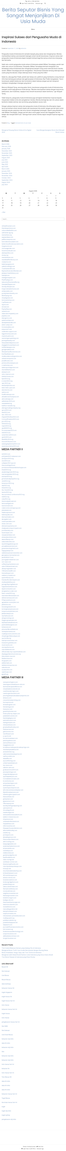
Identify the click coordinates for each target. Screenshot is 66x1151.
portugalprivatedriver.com (10, 560)
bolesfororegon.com (9, 898)
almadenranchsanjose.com (10, 397)
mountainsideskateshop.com (12, 871)
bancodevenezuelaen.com (10, 242)
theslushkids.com (8, 797)
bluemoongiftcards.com (10, 864)
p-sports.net (7, 736)
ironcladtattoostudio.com (11, 779)
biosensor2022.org (8, 483)
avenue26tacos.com (9, 743)
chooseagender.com (8, 248)
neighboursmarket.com (10, 893)
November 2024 (7, 176)
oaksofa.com (6, 667)
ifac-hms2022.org (7, 490)
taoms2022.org (6, 492)
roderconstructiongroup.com (11, 508)
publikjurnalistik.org (9, 920)
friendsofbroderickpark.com (11, 580)
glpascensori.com (8, 801)
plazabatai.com (6, 510)
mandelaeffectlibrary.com (10, 260)
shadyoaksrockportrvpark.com (11, 528)
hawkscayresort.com (8, 512)
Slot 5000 (5, 1026)
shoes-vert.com (7, 524)
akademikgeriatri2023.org (10, 472)
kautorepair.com (7, 533)
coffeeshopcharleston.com (10, 564)
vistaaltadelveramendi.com (11, 689)
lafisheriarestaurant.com (10, 598)
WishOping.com (7, 296)
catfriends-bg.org (7, 233)
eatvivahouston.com (9, 720)
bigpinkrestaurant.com (9, 334)
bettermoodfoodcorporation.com (12, 244)
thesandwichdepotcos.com (10, 343)
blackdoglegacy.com (9, 718)
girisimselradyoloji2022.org (10, 479)
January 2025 (6, 171)
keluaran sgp (39, 3)
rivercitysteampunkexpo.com (12, 866)
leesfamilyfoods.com (8, 385)
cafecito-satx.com (8, 767)
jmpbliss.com (6, 316)
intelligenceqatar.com (8, 278)
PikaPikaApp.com (7, 280)
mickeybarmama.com (8, 631)
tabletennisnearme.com (9, 665)
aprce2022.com (6, 410)
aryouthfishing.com (9, 761)
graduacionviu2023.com (10, 770)
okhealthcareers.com (8, 226)
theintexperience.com (9, 228)
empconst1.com (7, 329)
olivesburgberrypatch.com (11, 794)
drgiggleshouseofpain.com (10, 345)
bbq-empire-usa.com (8, 656)
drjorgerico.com (7, 318)
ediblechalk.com (7, 663)
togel (3, 1107)
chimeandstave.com (9, 725)
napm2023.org (6, 426)
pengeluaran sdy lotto (9, 1119)
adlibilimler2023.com (8, 401)
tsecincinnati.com (7, 506)
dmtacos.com (7, 698)
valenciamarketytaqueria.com (12, 754)
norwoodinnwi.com (9, 891)
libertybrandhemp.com (10, 889)
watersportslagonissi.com (10, 367)
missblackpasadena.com (10, 749)
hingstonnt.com (7, 246)
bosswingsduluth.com (9, 607)
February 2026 (6, 146)
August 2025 (6, 158)
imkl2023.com (6, 433)
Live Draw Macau (7, 1035)
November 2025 (7, 153)
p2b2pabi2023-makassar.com (11, 456)
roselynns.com (6, 262)
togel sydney (6, 1115)
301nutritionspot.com (10, 875)
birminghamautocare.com (10, 609)
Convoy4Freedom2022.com (10, 419)
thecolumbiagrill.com (8, 465)
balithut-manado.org (8, 406)
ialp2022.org (6, 485)
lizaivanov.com (7, 709)
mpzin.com (5, 305)
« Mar (3, 212)
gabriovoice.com (8, 731)
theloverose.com (8, 729)
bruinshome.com (8, 781)
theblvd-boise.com (7, 376)
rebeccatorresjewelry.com (10, 313)
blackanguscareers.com (10, 895)
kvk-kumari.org (8, 929)
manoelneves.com (7, 257)
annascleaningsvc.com (10, 783)
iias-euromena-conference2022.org (13, 494)
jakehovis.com (6, 604)
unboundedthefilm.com (9, 230)
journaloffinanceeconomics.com (13, 927)
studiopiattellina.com (8, 582)
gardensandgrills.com (10, 855)
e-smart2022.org (7, 381)
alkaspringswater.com (9, 569)
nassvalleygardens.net (10, 909)
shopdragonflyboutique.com (11, 636)
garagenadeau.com (8, 349)
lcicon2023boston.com (9, 442)
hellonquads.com (7, 515)
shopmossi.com (8, 819)
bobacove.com (6, 627)
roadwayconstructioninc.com (11, 634)
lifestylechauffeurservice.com (11, 352)
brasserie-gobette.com (9, 643)
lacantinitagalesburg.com (10, 544)
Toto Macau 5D (7, 1077)
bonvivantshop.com (8, 300)
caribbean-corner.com (10, 862)
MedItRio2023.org (7, 439)
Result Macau (6, 980)
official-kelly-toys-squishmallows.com (14, 652)
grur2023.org (6, 421)
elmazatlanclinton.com (9, 537)
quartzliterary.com (7, 578)
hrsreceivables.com (8, 327)
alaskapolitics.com (7, 253)
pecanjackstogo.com (9, 772)
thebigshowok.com (9, 723)
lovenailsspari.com (8, 573)
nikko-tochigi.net (8, 860)
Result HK (5, 967)
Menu (33, 29)
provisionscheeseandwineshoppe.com (14, 467)
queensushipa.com (8, 320)
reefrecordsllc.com (9, 756)
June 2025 (5, 162)
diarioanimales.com (8, 517)
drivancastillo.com (8, 848)
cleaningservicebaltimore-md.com (14, 684)
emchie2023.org (7, 476)
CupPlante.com (6, 302)
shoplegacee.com (7, 298)
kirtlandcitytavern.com (10, 873)
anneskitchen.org (8, 752)
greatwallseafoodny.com (11, 727)
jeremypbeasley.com (8, 340)
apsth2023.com (6, 437)
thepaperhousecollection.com (12, 828)
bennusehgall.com (7, 503)
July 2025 (4, 160)
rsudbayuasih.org (8, 918)
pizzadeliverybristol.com (9, 546)
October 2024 (6, 178)
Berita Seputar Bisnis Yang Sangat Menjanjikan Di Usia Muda (33, 15)
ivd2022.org (5, 497)
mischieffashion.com (8, 370)
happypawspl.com (7, 551)
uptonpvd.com (7, 808)
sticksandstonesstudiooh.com (12, 815)
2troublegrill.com (8, 810)
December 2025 (7, 151)
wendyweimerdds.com (9, 322)
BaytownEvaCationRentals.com (12, 271)
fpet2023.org (6, 379)
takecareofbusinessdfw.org (10, 282)
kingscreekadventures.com (10, 289)
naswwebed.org (7, 403)
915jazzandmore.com (8, 600)
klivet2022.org (6, 488)
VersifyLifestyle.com (8, 287)
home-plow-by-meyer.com (11, 714)
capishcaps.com (7, 672)
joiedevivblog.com (8, 884)
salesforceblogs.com (8, 266)
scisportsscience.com (9, 934)
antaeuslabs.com (7, 291)
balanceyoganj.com (8, 264)
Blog (8, 123)
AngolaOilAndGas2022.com (10, 417)
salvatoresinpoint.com (9, 358)
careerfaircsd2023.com (9, 435)
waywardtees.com (7, 237)
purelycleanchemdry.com (10, 293)
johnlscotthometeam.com (10, 363)
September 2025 (7, 155)
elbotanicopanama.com (9, 526)
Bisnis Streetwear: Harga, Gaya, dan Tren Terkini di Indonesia (21, 952)
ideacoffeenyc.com (7, 539)
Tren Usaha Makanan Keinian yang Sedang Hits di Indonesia (21, 948)
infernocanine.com (9, 826)
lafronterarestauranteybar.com (13, 790)
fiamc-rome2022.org (8, 593)
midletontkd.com (8, 853)
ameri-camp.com (7, 325)
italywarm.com (7, 925)
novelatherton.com (9, 907)
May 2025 (5, 164)
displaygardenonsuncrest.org (11, 654)
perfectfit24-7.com (7, 557)
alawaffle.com (7, 758)
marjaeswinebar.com (8, 535)
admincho (23, 48)
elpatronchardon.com (9, 589)
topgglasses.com (8, 745)
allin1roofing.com (8, 842)
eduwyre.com (6, 372)
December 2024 (7, 173)
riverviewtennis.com (8, 649)
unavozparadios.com (8, 521)
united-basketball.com (10, 763)
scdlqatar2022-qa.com (9, 463)
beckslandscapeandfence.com (12, 687)
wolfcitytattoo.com (9, 785)
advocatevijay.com (7, 399)
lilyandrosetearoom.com (11, 792)
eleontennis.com (7, 390)
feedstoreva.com (7, 658)
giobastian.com (8, 799)
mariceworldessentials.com (10, 595)
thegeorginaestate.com (9, 620)
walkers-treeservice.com (11, 817)
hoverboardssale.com (9, 251)
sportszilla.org (6, 638)
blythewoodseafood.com (9, 622)
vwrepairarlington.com (10, 682)
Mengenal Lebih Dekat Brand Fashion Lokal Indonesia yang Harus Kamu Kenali (27, 955)
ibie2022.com (6, 412)
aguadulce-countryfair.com (10, 602)
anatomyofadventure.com (11, 846)
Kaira (34, 1146)
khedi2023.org (6, 470)
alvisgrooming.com (8, 618)
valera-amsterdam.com (10, 886)
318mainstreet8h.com (9, 571)
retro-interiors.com (8, 374)
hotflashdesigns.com (8, 347)
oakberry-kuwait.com (8, 575)
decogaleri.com (6, 519)
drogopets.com (6, 661)
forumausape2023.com (9, 430)
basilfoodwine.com (9, 857)
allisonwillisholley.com (10, 830)
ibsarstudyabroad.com (9, 501)
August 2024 (6, 182)
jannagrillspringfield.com (10, 584)
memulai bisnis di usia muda (23, 123)
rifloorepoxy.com (8, 803)
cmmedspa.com (8, 851)
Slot (3, 1052)
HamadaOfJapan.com (8, 284)
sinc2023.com (6, 461)
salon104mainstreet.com (10, 566)
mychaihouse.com (7, 616)
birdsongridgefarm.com (10, 882)
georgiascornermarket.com (10, 555)
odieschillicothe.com (8, 542)
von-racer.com (6, 562)
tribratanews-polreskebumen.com (14, 916)
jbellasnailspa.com (7, 613)
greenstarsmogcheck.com (10, 548)
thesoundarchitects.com (10, 839)
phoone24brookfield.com (10, 629)
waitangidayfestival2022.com (11, 444)
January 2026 (6, 149)
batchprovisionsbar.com (9, 640)
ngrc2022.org (6, 383)
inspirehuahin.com (8, 336)
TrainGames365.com (8, 269)
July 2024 (4, 184)
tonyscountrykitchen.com (10, 611)
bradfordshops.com (8, 394)
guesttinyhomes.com (9, 711)
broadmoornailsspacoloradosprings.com (16, 747)
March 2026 (5, 144)
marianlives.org (7, 235)
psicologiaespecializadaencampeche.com (16, 696)
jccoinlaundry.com (7, 530)
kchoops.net (7, 869)
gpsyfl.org (5, 674)
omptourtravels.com (9, 913)
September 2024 (7, 180)
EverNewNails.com (8, 354)
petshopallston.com (9, 740)
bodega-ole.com (8, 900)
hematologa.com (8, 707)
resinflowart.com (8, 734)
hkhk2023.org (6, 424)
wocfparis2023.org (8, 458)
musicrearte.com (7, 645)
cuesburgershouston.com (11, 693)
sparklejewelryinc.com (10, 776)
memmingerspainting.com (10, 338)
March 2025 (5, 169)
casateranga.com (8, 812)
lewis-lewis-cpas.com (8, 388)
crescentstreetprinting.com (11, 700)
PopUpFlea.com (7, 309)
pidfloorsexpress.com (8, 239)
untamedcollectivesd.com (11, 821)
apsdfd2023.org (7, 428)
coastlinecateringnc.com (10, 691)
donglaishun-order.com (9, 591)
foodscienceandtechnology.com (13, 931)
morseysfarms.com (8, 647)
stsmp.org (5, 255)
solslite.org (6, 833)
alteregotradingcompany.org (11, 408)
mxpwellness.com (8, 824)
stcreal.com (5, 307)
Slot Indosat (6, 971)
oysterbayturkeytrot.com (11, 788)
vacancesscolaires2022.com (10, 446)
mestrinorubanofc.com (10, 904)
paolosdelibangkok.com (9, 625)
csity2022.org (6, 499)
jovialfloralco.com (7, 361)
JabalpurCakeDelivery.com (10, 273)
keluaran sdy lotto (7, 1047)
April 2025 (5, 167)
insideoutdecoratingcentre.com (12, 356)
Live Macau (5, 975)
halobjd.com (5, 275)
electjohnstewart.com (10, 911)
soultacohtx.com (7, 670)
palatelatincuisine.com (10, 716)
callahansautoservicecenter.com (12, 553)
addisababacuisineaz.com (11, 936)
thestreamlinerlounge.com (11, 902)
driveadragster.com (9, 705)
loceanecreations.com (10, 880)
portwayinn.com (8, 835)
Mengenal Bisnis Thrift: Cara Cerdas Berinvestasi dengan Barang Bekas (25, 950)
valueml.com (6, 311)
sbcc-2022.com (6, 415)
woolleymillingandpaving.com (12, 806)
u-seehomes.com (7, 365)
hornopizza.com (8, 702)
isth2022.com (6, 454)
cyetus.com (5, 392)
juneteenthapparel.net (10, 922)
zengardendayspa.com (10, 774)
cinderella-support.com (9, 331)
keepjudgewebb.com (9, 844)
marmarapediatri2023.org (10, 474)
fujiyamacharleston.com (9, 587)
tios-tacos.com (7, 765)
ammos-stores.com (9, 877)
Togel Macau (6, 1098)
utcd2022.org (6, 481)
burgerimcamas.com (9, 938)
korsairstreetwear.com (10, 738)
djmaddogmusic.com (9, 837)
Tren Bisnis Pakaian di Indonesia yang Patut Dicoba (18, 957)
